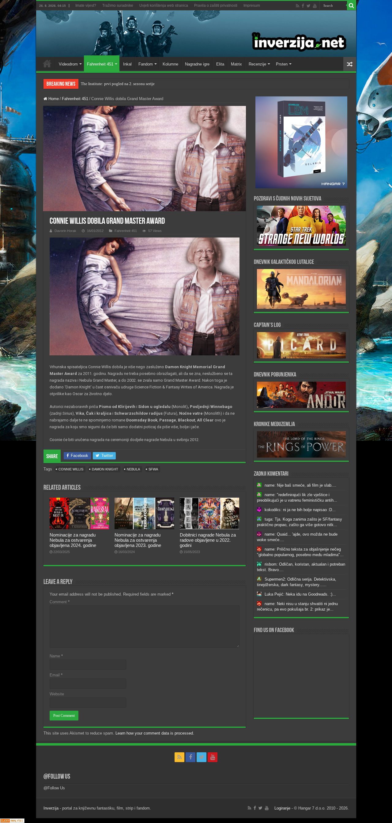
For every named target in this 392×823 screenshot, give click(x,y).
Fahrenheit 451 (100, 64)
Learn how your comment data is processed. (154, 733)
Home (47, 63)
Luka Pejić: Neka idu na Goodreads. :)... (300, 594)
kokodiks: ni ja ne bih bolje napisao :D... (300, 509)
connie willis (70, 469)
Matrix (236, 64)
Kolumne (170, 64)
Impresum (251, 5)
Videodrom (68, 64)
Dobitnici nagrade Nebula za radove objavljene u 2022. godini (208, 540)
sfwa (153, 469)
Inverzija (50, 808)
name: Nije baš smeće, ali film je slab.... (300, 485)
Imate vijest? (85, 5)
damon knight (105, 469)
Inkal (127, 64)
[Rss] (297, 5)
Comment (60, 602)
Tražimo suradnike (117, 5)
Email (56, 675)
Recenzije (257, 64)
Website (57, 694)
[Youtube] (314, 5)
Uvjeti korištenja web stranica (163, 5)
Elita (220, 64)
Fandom (145, 64)
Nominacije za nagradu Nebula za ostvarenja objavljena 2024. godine (73, 540)
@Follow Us (56, 776)
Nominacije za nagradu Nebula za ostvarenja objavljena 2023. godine (138, 540)
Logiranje (282, 808)
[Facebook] (303, 5)
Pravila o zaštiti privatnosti (215, 5)
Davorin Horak (65, 231)
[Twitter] (308, 5)
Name (56, 656)
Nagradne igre (197, 64)
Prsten (282, 64)
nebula (133, 469)
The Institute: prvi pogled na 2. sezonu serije (118, 83)
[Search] (351, 5)
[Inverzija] (196, 33)
